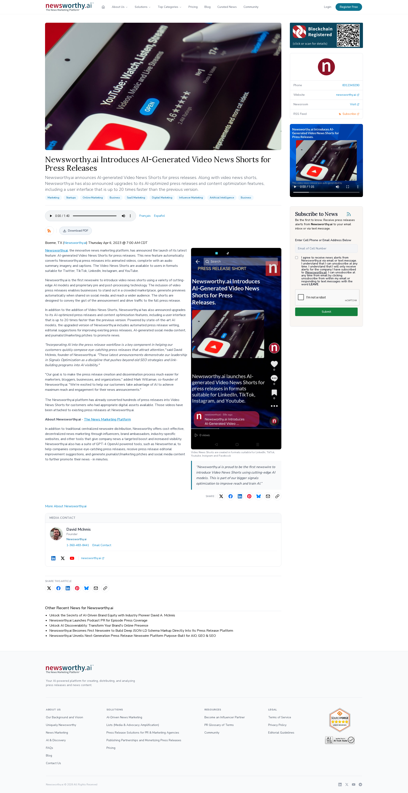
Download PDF (78, 231)
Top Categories (168, 7)
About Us (118, 7)
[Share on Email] (268, 496)
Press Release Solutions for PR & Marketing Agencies (142, 733)
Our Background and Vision (64, 717)
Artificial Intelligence (222, 197)
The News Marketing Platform (107, 419)
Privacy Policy (277, 725)
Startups (71, 197)
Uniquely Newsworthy (61, 725)
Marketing (53, 197)
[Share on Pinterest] (249, 496)
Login (327, 7)
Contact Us (53, 763)
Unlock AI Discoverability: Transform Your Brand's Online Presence (98, 625)
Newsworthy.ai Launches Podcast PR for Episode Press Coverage (98, 620)
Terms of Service (279, 717)
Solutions (141, 7)
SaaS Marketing (136, 197)
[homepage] (103, 7)
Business (115, 197)
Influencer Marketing (191, 197)
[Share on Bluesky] (259, 496)
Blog (207, 7)
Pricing (193, 7)
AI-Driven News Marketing (124, 717)
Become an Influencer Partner (224, 717)
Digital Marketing (162, 197)
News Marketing (57, 733)
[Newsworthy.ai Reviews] (339, 720)
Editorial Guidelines (281, 733)
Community (251, 7)
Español (159, 216)
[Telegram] (360, 784)
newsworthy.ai (91, 558)
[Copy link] (277, 496)
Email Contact (101, 545)
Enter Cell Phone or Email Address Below (323, 240)
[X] (63, 558)
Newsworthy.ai (75, 242)
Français (145, 216)
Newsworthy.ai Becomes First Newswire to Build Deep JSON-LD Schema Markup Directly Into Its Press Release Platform (141, 630)
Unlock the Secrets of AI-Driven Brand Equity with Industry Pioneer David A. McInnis (112, 615)
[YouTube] (72, 558)
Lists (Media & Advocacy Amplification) (132, 725)
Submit (326, 312)
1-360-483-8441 (78, 545)
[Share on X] (221, 496)
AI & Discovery (56, 740)
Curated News (227, 7)
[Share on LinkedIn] (240, 496)
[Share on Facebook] (231, 496)
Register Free (349, 7)
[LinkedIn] (53, 558)
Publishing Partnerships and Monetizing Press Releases (143, 740)
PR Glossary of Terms (219, 725)
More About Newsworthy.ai (65, 506)
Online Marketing (93, 197)
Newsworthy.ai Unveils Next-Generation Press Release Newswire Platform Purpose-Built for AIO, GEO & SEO (132, 635)
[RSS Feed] (49, 230)
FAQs (49, 748)
